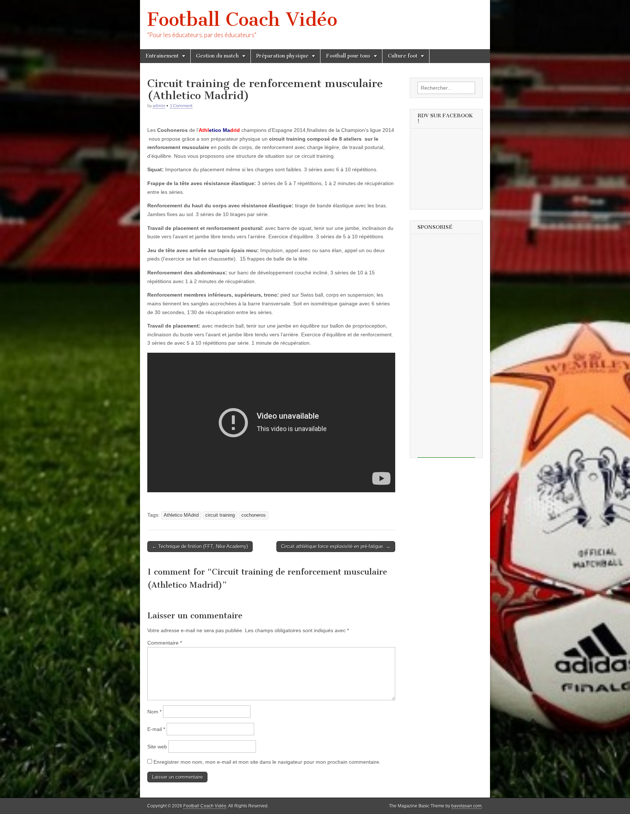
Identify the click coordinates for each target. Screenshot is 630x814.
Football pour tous (348, 56)
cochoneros (253, 515)
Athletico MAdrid (181, 515)
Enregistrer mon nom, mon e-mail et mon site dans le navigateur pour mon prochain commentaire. (267, 762)
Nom (154, 712)
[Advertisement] (446, 348)
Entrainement (162, 56)
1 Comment (181, 105)
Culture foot (402, 56)
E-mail (156, 729)
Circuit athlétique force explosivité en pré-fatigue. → (335, 546)
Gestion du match (217, 56)
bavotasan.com (466, 806)
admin (159, 105)
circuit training (220, 515)
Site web (157, 747)
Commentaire (164, 643)
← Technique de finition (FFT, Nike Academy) (200, 546)
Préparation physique (282, 56)
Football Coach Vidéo (242, 19)
